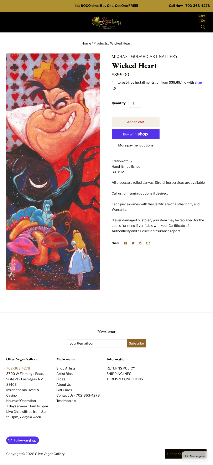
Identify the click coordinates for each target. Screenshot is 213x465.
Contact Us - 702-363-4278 (78, 395)
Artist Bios (64, 374)
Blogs (60, 379)
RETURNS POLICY (120, 368)
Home (86, 43)
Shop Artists (66, 368)
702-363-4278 (18, 368)
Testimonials (66, 401)
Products (100, 43)
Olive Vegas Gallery (49, 454)
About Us (63, 385)
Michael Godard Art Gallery (145, 56)
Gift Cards (64, 390)
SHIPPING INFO (118, 374)
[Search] (203, 27)
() (201, 18)
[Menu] (8, 22)
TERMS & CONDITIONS (124, 379)
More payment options (135, 145)
